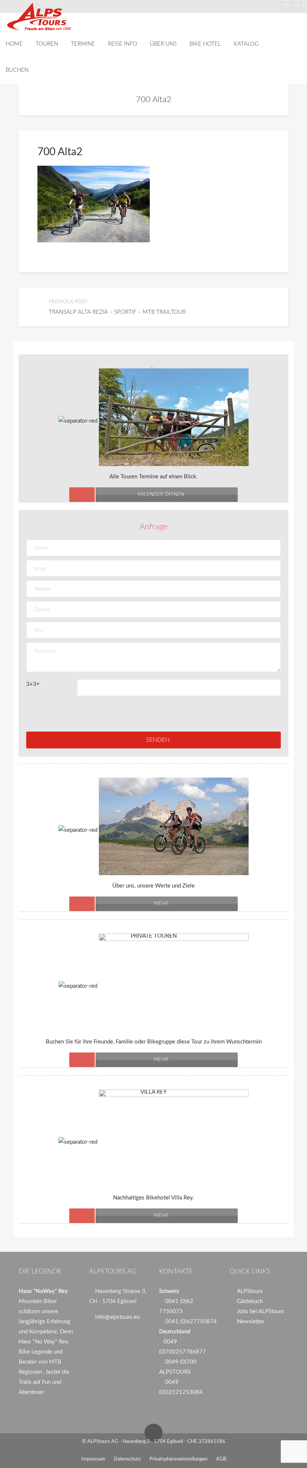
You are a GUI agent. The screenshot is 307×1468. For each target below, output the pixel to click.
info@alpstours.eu (117, 1317)
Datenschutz (127, 1459)
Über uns (163, 44)
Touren (47, 44)
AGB (221, 1459)
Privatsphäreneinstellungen (178, 1459)
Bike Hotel (205, 44)
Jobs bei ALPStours (260, 1311)
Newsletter (250, 1321)
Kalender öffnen (161, 494)
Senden (158, 740)
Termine (83, 44)
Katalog (246, 44)
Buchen (17, 70)
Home (14, 44)
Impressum (93, 1459)
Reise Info (122, 44)
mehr (161, 903)
